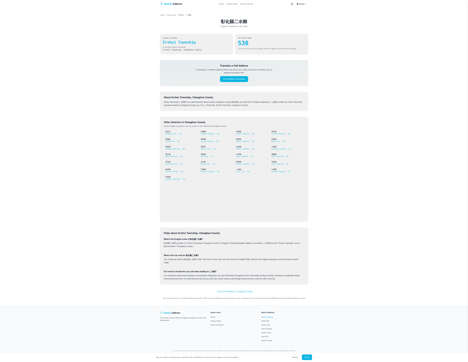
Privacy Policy (232, 4)
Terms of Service (246, 4)
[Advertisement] (234, 199)
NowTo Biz (265, 321)
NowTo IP (265, 337)
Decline (295, 357)
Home (221, 4)
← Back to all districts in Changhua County (234, 291)
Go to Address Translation (234, 79)
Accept (307, 357)
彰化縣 (181, 15)
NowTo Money (266, 329)
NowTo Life (265, 325)
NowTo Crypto (266, 340)
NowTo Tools (266, 333)
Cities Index (171, 15)
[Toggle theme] (292, 4)
